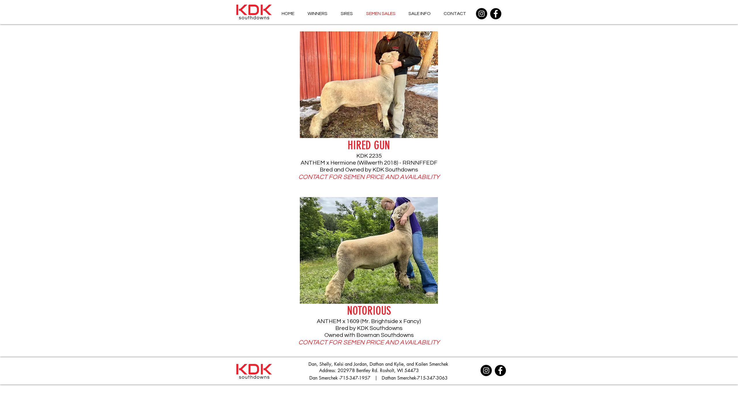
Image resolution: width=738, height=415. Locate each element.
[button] (369, 84)
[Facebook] (495, 13)
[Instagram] (481, 13)
